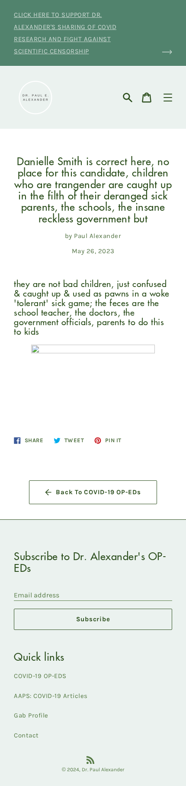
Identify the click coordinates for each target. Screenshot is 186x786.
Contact (26, 735)
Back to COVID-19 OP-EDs (98, 492)
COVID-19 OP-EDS (40, 676)
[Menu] (167, 97)
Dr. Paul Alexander (103, 769)
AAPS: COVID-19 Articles (51, 696)
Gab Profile (31, 715)
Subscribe (93, 619)
